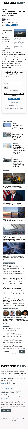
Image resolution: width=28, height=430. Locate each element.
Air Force (5, 236)
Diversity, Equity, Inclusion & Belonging (10, 396)
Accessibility (4, 394)
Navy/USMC (5, 9)
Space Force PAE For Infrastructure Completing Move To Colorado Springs (12, 204)
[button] (2, 3)
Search (22, 351)
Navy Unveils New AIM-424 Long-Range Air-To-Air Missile (17, 137)
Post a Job (13, 353)
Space (4, 202)
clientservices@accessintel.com (10, 104)
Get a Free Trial (14, 99)
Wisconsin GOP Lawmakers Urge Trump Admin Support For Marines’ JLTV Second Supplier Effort (13, 300)
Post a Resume (22, 353)
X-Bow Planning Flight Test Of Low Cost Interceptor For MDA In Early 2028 (13, 221)
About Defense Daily (19, 391)
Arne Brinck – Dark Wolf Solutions (19, 321)
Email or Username (8, 77)
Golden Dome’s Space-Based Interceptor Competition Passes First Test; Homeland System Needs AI (13, 258)
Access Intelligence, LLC (13, 419)
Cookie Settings (5, 392)
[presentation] (6, 313)
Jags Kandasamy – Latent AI (25, 321)
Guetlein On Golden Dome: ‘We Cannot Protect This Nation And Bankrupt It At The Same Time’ (14, 268)
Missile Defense (7, 219)
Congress (5, 297)
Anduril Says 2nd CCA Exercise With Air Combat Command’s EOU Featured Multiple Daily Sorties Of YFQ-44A (14, 239)
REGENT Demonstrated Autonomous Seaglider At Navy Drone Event (18, 163)
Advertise (3, 391)
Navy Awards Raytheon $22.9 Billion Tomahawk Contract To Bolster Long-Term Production (19, 149)
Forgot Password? (14, 90)
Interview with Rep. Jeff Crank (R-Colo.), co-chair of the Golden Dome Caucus (14, 279)
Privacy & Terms (14, 392)
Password (6, 83)
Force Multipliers (6, 317)
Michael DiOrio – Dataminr (11, 321)
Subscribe (10, 391)
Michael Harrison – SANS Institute (5, 321)
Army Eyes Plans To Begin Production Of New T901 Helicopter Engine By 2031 (13, 187)
